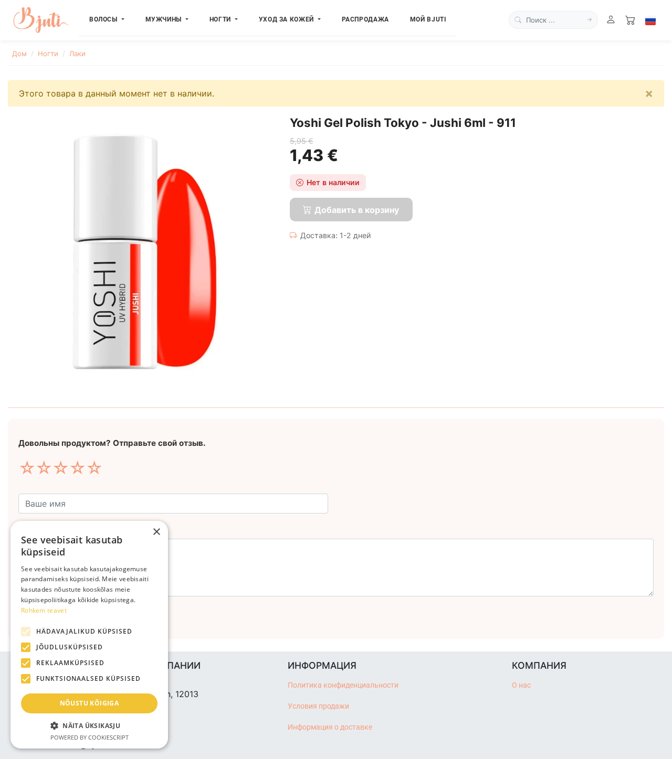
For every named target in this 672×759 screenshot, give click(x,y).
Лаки (77, 53)
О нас (521, 685)
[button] (89, 725)
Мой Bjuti (428, 19)
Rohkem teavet (44, 610)
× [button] (156, 532)
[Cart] (630, 20)
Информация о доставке (330, 727)
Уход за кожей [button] (287, 19)
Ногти (48, 53)
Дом (19, 53)
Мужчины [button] (164, 19)
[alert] (89, 635)
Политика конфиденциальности (343, 685)
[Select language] (650, 20)
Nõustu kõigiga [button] (89, 703)
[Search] (589, 20)
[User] (611, 20)
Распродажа (365, 19)
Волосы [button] (104, 19)
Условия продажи (318, 706)
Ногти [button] (221, 19)
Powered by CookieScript (89, 737)
